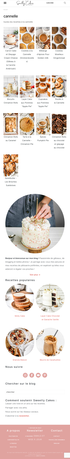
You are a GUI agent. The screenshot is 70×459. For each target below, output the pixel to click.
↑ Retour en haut (35, 428)
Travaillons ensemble (57, 439)
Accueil (6, 9)
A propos (13, 443)
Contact (57, 436)
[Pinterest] (44, 375)
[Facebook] (31, 375)
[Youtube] (38, 375)
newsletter (24, 416)
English (57, 443)
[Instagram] (25, 375)
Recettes (13, 447)
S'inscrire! (29, 436)
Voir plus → (35, 275)
